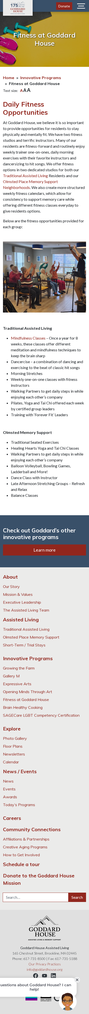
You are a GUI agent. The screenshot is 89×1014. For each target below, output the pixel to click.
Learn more (44, 550)
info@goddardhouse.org (44, 969)
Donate (64, 6)
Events (9, 788)
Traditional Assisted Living (25, 175)
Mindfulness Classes (28, 338)
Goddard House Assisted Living (18, 8)
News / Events (20, 771)
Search (77, 897)
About (10, 577)
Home (8, 77)
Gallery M (11, 675)
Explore (12, 729)
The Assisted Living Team (26, 610)
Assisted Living (21, 619)
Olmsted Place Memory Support (31, 637)
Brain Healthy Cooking (23, 707)
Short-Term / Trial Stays (24, 645)
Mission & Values (18, 594)
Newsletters (14, 754)
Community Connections (32, 829)
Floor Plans (12, 746)
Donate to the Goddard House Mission (38, 879)
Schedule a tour (21, 864)
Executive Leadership (22, 602)
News (8, 781)
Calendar (11, 761)
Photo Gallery (15, 738)
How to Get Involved (21, 854)
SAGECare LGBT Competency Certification (41, 715)
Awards (10, 796)
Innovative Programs (40, 77)
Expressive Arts (17, 683)
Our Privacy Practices (44, 964)
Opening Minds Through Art (27, 691)
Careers (12, 818)
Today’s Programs (19, 804)
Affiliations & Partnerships (26, 839)
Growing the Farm (19, 668)
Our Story (11, 586)
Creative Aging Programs (25, 846)
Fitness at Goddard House (26, 699)
